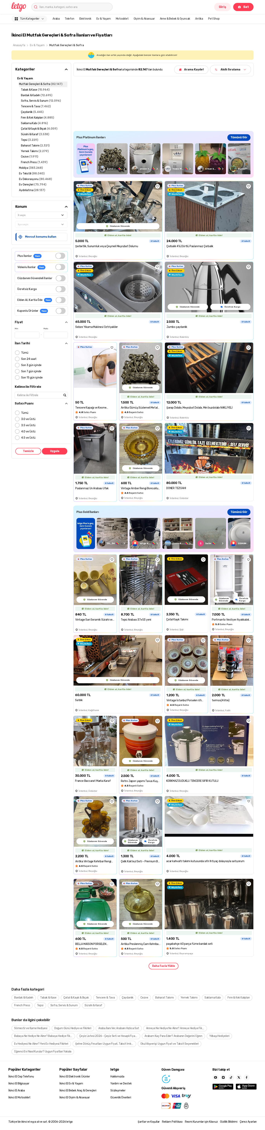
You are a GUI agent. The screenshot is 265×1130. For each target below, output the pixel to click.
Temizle (28, 451)
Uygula (54, 451)
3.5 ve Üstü (28, 425)
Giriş (222, 7)
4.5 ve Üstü (28, 437)
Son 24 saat (28, 359)
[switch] (60, 256)
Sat (246, 7)
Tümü (24, 352)
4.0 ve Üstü (28, 431)
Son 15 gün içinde (32, 377)
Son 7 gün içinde (31, 371)
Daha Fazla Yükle (163, 966)
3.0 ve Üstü (28, 419)
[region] (163, 158)
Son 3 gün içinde (31, 365)
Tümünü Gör (238, 137)
